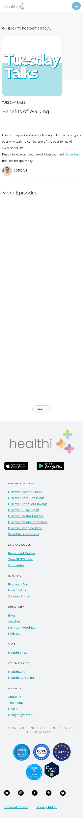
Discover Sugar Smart (23, 510)
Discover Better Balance (26, 516)
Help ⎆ (13, 709)
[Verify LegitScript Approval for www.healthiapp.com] (51, 769)
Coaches (14, 621)
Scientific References (23, 534)
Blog (11, 615)
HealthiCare (16, 672)
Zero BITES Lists (20, 559)
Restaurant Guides (21, 553)
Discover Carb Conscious (26, 498)
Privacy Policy (46, 807)
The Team (15, 703)
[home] (13, 6)
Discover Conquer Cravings (28, 504)
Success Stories (19, 596)
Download (72, 154)
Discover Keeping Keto (25, 528)
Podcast (14, 633)
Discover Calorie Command (28, 522)
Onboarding (17, 565)
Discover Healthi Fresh (25, 492)
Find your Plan (18, 584)
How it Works (18, 590)
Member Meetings (21, 627)
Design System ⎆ (20, 715)
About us (14, 697)
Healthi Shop (17, 652)
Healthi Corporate (21, 678)
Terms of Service (16, 807)
